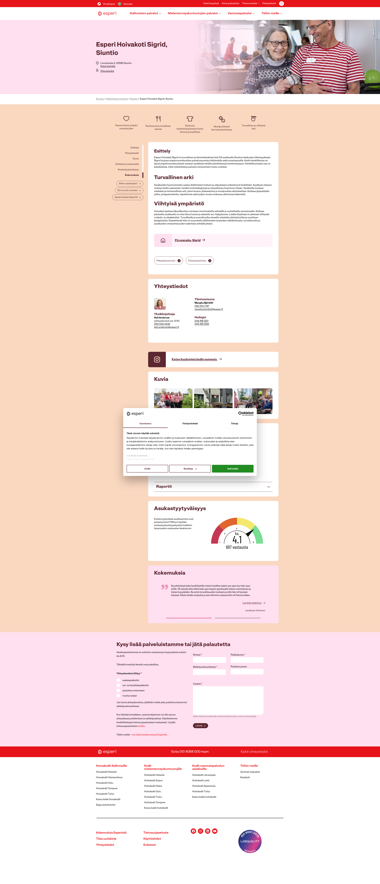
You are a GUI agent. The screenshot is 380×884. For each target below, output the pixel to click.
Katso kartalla (107, 66)
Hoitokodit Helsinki (154, 775)
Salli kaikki (232, 468)
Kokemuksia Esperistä (111, 832)
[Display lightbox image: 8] (213, 401)
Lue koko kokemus (252, 603)
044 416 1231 (201, 321)
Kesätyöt (245, 777)
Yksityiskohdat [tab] (190, 423)
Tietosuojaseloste (155, 832)
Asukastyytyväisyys (128, 170)
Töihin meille (249, 766)
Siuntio (134, 99)
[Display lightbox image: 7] (173, 401)
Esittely (135, 148)
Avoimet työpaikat (250, 772)
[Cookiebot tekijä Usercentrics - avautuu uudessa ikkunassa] (241, 413)
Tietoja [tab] (234, 423)
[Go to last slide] (156, 401)
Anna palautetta (230, 3)
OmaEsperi (109, 4)
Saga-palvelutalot (105, 805)
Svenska (128, 4)
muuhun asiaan (129, 696)
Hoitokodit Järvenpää (204, 775)
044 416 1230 (202, 324)
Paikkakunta (238, 655)
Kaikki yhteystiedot (254, 751)
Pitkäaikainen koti (165, 261)
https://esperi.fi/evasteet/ (140, 459)
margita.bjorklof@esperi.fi (209, 309)
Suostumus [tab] (146, 423)
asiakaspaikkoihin (130, 680)
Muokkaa (188, 468)
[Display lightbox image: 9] (253, 401)
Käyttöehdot (152, 838)
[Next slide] (270, 401)
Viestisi (197, 684)
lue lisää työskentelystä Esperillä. (150, 735)
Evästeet (149, 845)
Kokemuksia (132, 175)
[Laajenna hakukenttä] (281, 3)
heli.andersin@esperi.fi (166, 327)
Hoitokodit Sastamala (204, 786)
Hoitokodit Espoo (153, 780)
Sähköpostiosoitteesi (205, 667)
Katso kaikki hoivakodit (108, 799)
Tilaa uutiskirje (106, 838)
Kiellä (147, 468)
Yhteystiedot (269, 3)
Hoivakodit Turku (105, 794)
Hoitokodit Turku (153, 797)
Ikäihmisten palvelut (117, 99)
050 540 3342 (162, 324)
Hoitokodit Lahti (200, 780)
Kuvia (136, 159)
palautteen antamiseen (133, 691)
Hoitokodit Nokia (153, 786)
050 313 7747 (202, 306)
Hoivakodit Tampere (107, 788)
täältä (141, 726)
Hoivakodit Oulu (104, 783)
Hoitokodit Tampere (154, 802)
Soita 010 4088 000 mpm (190, 751)
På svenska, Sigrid (188, 240)
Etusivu (100, 99)
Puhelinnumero (239, 667)
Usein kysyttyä (211, 3)
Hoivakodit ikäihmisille (111, 766)
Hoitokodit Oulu (152, 791)
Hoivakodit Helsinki (106, 772)
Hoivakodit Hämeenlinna (109, 777)
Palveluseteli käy (197, 261)
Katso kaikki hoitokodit (156, 808)
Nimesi (197, 655)
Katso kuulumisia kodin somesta (194, 359)
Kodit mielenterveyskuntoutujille (163, 768)
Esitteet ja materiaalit (127, 164)
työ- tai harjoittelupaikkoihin (135, 685)
